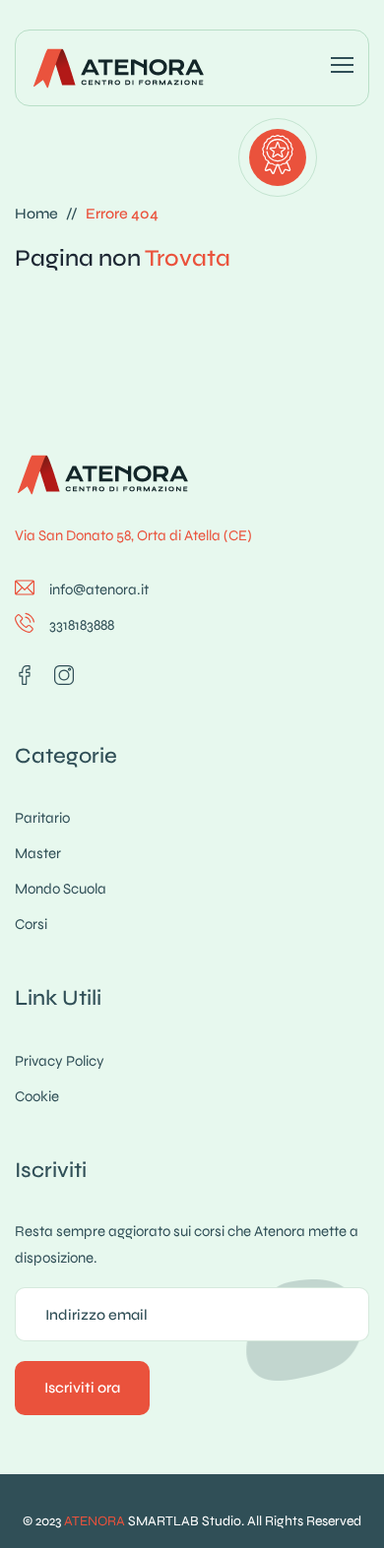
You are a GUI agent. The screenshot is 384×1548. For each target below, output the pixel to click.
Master (38, 853)
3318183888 (81, 625)
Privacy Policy (59, 1061)
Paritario (42, 818)
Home (36, 213)
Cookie (37, 1096)
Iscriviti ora (82, 1387)
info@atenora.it (99, 589)
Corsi (31, 924)
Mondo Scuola (60, 889)
